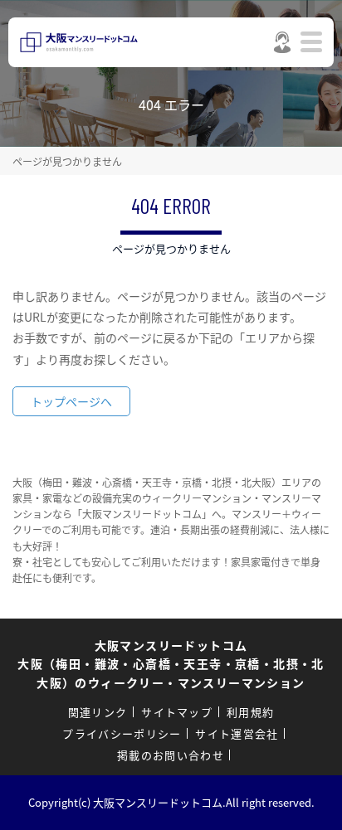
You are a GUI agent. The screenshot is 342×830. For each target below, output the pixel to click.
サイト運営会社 (236, 733)
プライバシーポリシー (121, 733)
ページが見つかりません (67, 161)
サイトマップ (177, 711)
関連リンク (98, 711)
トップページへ (71, 401)
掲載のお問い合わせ (170, 755)
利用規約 (250, 711)
